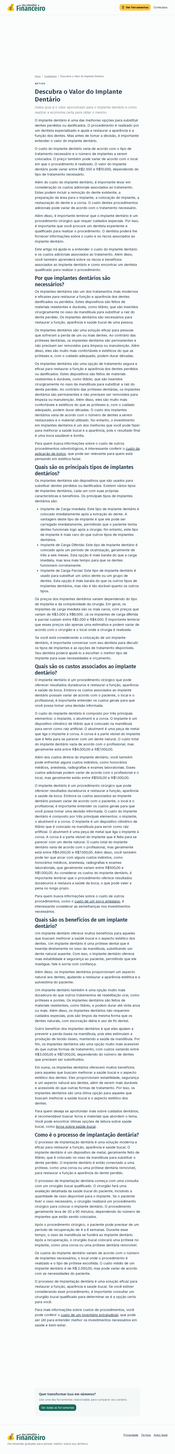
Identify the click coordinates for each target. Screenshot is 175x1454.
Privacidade (130, 1435)
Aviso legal (160, 1435)
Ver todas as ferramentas (57, 1407)
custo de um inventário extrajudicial (89, 1315)
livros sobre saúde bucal (76, 1127)
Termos (146, 1435)
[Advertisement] (87, 40)
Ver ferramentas (137, 7)
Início (38, 76)
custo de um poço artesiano (97, 901)
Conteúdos (160, 7)
